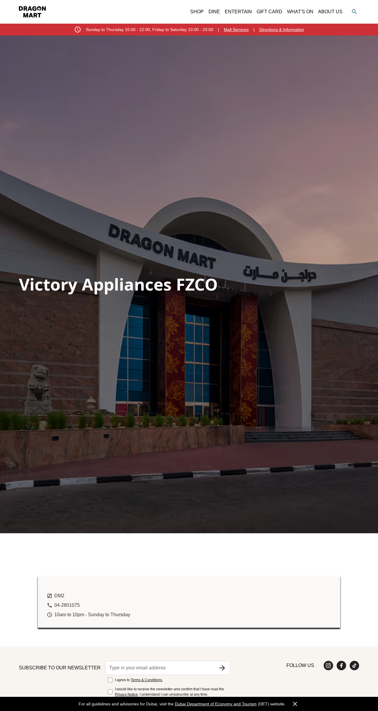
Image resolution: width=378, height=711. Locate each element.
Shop (197, 11)
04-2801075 (67, 605)
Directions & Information (281, 29)
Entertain (238, 11)
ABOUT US (330, 11)
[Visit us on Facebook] (341, 665)
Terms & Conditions (146, 680)
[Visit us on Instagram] (328, 665)
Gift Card (269, 11)
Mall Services (236, 29)
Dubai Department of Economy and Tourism (216, 704)
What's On (300, 11)
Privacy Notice (126, 694)
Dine (214, 11)
